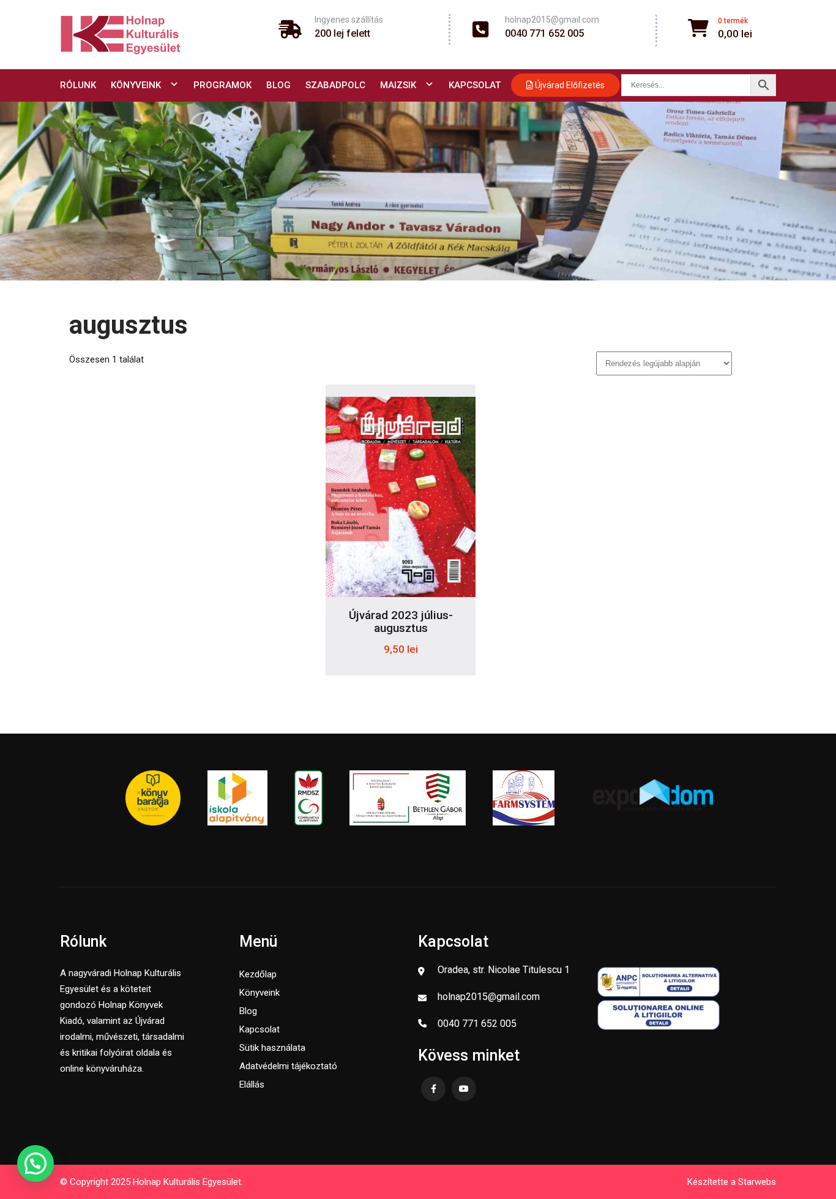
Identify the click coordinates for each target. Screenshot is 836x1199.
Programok (222, 85)
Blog (278, 85)
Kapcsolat (475, 85)
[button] (35, 1163)
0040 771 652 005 (544, 33)
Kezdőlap (258, 974)
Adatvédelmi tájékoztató (288, 1066)
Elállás (251, 1084)
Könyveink (136, 85)
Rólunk (78, 85)
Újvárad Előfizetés (569, 85)
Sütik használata (272, 1047)
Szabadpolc (335, 85)
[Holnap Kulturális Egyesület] (120, 35)
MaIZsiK (398, 85)
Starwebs (757, 1181)
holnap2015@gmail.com (552, 19)
